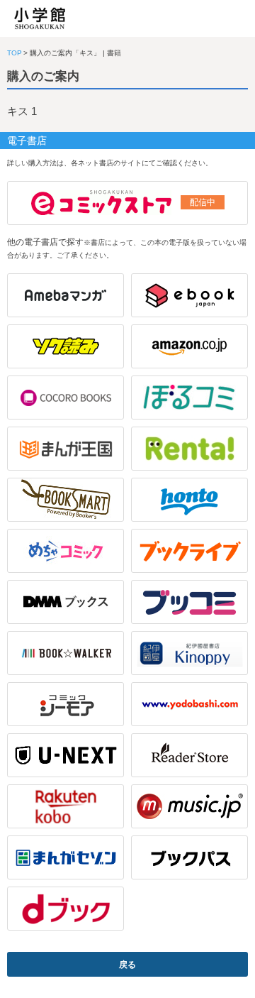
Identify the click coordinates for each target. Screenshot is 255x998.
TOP (14, 53)
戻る (127, 965)
